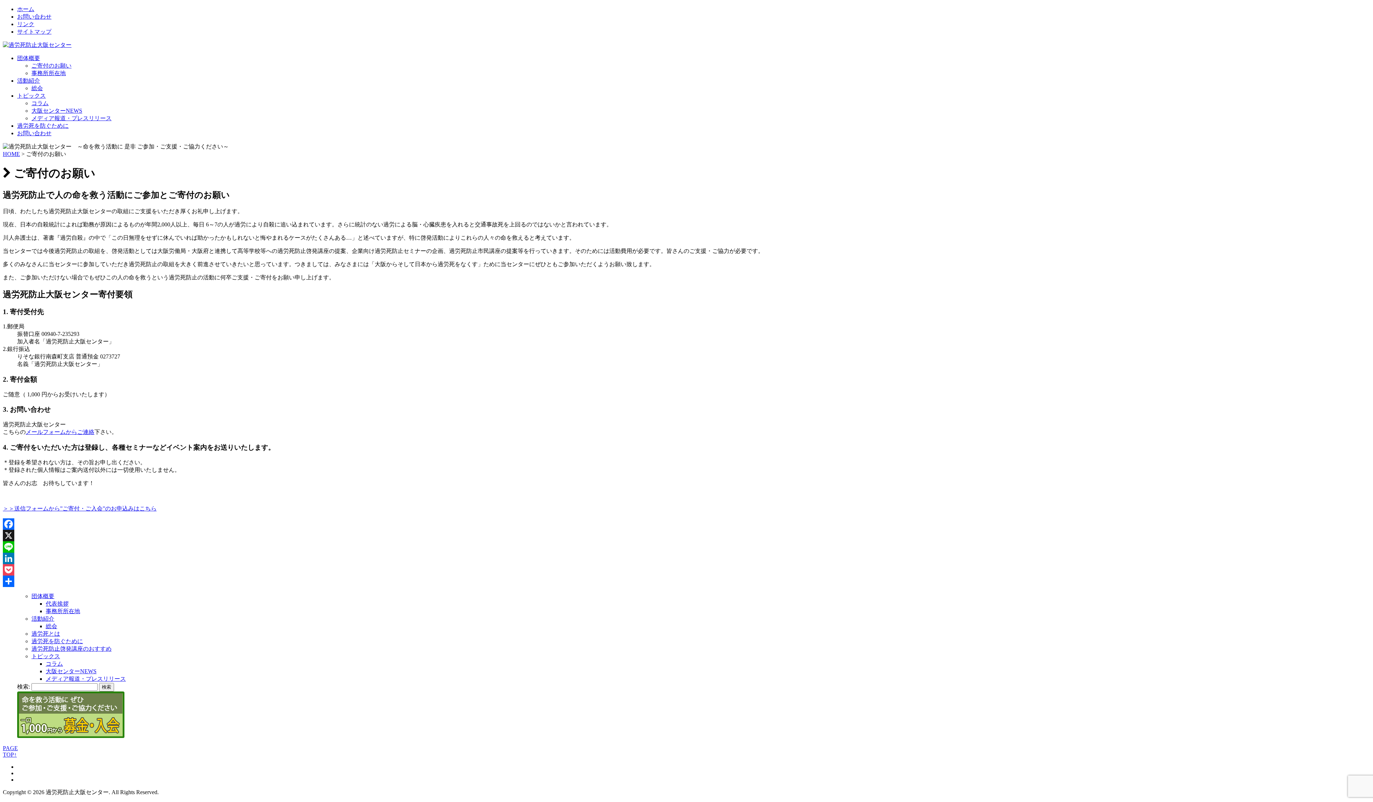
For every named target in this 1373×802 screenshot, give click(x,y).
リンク (25, 24)
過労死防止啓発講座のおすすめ (71, 649)
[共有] (686, 581)
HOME (11, 154)
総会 (37, 88)
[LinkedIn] (686, 558)
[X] (686, 535)
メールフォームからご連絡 (60, 432)
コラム (40, 103)
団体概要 (28, 58)
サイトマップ (34, 32)
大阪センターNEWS (56, 111)
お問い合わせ (34, 17)
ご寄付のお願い (51, 66)
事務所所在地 (48, 73)
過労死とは (45, 634)
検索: (23, 687)
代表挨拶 (57, 604)
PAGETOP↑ (10, 751)
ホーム (25, 9)
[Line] (686, 547)
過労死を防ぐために (43, 126)
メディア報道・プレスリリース (71, 118)
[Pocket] (686, 570)
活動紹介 (28, 81)
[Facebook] (686, 524)
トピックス (31, 96)
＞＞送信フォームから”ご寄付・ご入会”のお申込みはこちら (80, 508)
